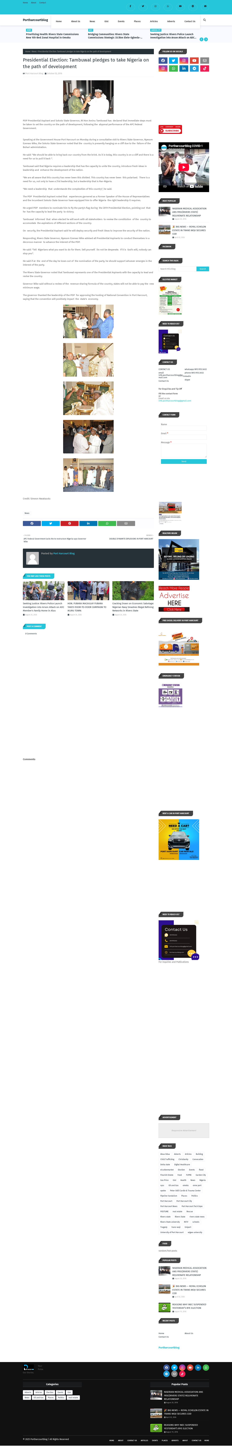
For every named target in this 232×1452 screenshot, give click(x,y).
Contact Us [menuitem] (189, 21)
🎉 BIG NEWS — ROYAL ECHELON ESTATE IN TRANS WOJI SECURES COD (189, 230)
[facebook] (130, 7)
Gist (174, 1180)
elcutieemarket (167, 1170)
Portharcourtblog (35, 20)
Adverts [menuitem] (171, 21)
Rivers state (165, 1217)
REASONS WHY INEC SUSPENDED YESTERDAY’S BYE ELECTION (189, 1306)
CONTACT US (164, 369)
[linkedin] (183, 68)
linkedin (187, 376)
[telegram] (192, 7)
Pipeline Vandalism (168, 1196)
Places (184, 1196)
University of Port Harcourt (172, 1232)
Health (183, 1180)
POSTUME (164, 1211)
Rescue (190, 1211)
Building (199, 1154)
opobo (163, 1191)
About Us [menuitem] (75, 21)
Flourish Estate (166, 1175)
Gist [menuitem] (106, 21)
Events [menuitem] (121, 21)
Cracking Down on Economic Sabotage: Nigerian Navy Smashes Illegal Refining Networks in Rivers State (133, 607)
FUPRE (188, 1175)
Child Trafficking (167, 1159)
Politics (194, 1196)
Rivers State (180, 1217)
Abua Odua (165, 1154)
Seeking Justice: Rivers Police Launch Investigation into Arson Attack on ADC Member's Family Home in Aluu (110, 36)
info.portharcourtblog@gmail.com (175, 401)
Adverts (177, 1154)
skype (187, 379)
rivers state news (197, 1217)
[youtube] (180, 7)
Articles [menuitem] (154, 21)
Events (192, 1170)
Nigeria (202, 1180)
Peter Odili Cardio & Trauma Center (185, 1191)
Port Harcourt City (184, 1201)
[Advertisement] (88, 733)
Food (180, 1175)
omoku (186, 1185)
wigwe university (195, 1232)
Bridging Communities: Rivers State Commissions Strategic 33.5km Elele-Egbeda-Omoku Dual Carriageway (52, 36)
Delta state (165, 1164)
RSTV (186, 1222)
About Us (189, 1333)
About (33, 3)
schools (196, 1222)
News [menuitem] (92, 21)
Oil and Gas (173, 1185)
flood (201, 1170)
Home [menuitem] (59, 21)
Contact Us (164, 381)
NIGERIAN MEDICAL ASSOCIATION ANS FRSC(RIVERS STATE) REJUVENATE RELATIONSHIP (189, 212)
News (34, 51)
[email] (205, 7)
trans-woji (176, 1227)
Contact (42, 3)
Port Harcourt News (168, 1206)
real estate (177, 1211)
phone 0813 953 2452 (194, 373)
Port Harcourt (166, 1201)
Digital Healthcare (182, 1164)
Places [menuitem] (137, 21)
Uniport (188, 1227)
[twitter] (143, 7)
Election (181, 1170)
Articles (188, 1154)
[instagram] (155, 7)
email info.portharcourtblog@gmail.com (171, 375)
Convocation (198, 1159)
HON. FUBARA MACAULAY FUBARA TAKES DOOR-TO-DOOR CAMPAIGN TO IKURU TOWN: (176, 36)
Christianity (183, 1159)
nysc (162, 1185)
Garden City (201, 1175)
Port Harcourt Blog (34, 73)
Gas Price (164, 1180)
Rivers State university (170, 1222)
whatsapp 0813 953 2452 (196, 369)
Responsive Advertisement (184, 1130)
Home (25, 3)
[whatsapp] (168, 7)
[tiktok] (204, 68)
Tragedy (163, 1227)
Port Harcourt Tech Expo (192, 1206)
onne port (197, 1185)
